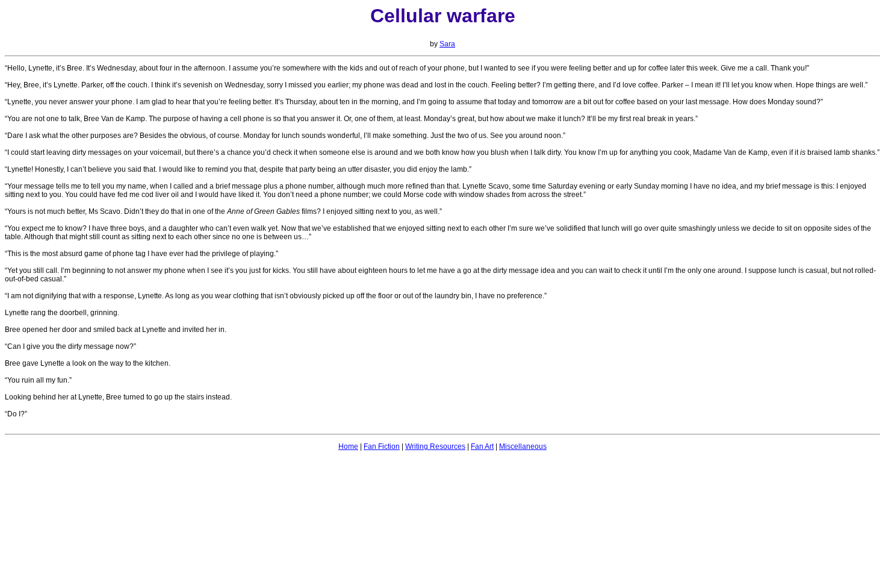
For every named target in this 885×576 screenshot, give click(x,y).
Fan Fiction (382, 446)
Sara (447, 44)
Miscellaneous (523, 446)
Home (348, 446)
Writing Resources (435, 446)
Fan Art (482, 446)
